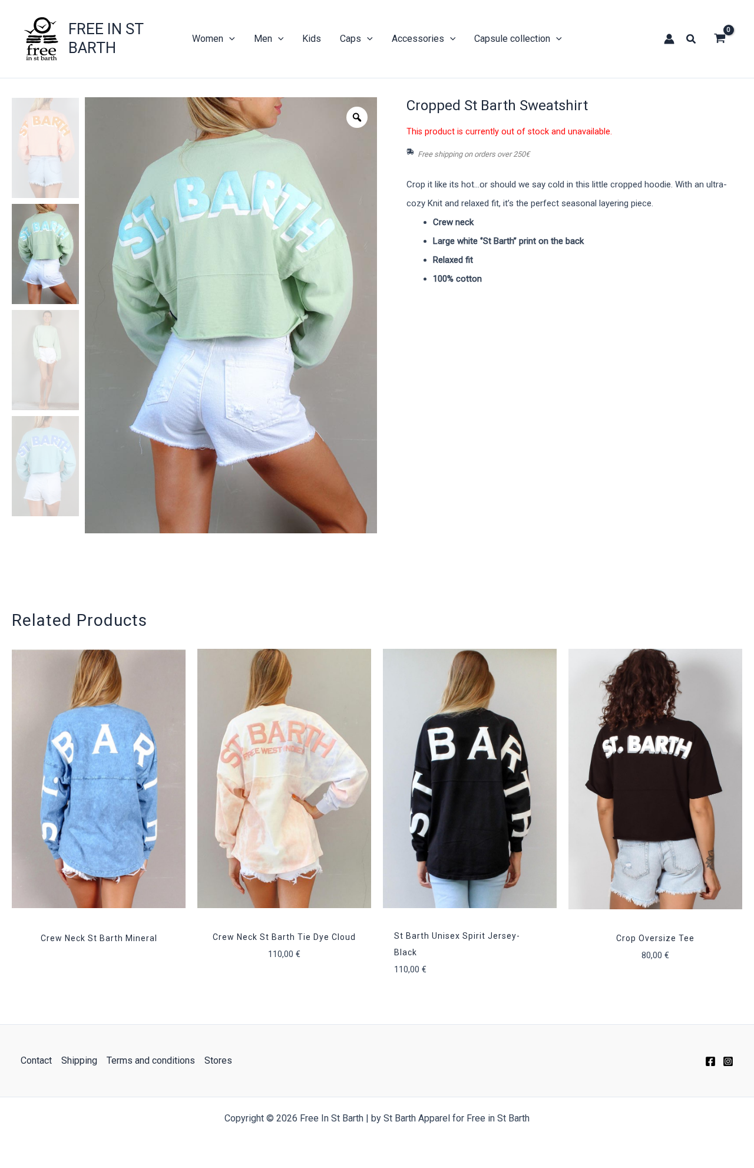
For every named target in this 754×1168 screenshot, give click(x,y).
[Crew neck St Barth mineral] (99, 778)
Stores (218, 1060)
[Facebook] (710, 1061)
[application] (229, 38)
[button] (691, 39)
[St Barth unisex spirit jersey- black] (470, 778)
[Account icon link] (669, 39)
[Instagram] (728, 1061)
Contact (36, 1060)
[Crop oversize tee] (655, 779)
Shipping (79, 1060)
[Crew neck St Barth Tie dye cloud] (284, 778)
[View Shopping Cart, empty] (719, 39)
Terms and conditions (151, 1060)
